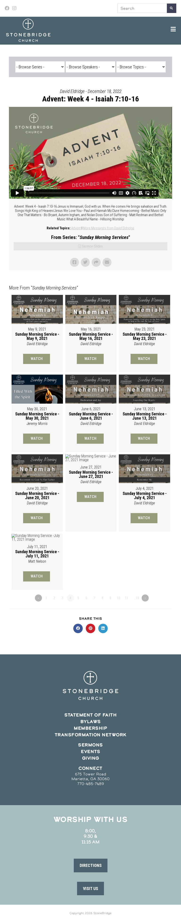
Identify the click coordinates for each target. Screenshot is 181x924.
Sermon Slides (92, 246)
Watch (37, 358)
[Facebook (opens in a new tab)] (8, 8)
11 (126, 598)
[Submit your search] (171, 8)
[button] (90, 865)
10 (118, 598)
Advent (76, 228)
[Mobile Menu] (173, 29)
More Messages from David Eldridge (108, 228)
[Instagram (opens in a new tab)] (14, 8)
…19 (136, 598)
